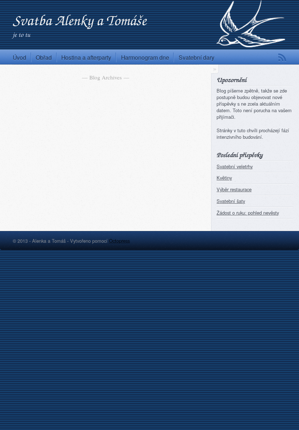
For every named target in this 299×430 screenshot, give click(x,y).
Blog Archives (105, 77)
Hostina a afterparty (86, 57)
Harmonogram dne (145, 57)
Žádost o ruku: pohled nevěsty (248, 212)
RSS (282, 58)
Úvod (19, 57)
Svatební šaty (231, 201)
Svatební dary (196, 57)
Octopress (119, 240)
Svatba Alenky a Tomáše (79, 20)
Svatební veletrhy (235, 166)
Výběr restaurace (234, 189)
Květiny (224, 177)
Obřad (44, 57)
